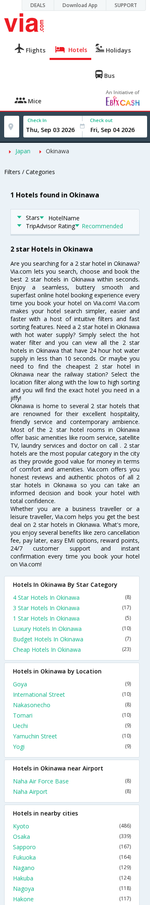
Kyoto (72, 826)
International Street (72, 694)
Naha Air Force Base (72, 781)
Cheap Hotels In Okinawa (72, 649)
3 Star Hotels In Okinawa (72, 608)
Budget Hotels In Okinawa (72, 639)
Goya (72, 684)
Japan (22, 151)
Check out (101, 120)
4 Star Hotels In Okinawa (72, 597)
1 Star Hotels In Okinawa (72, 618)
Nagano (72, 868)
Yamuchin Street (72, 736)
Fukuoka (72, 857)
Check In (37, 120)
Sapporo (72, 847)
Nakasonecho (72, 705)
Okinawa (57, 151)
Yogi (72, 746)
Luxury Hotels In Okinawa (72, 629)
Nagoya (72, 889)
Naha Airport (72, 791)
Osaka (72, 836)
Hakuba (72, 878)
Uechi (72, 726)
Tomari (72, 715)
